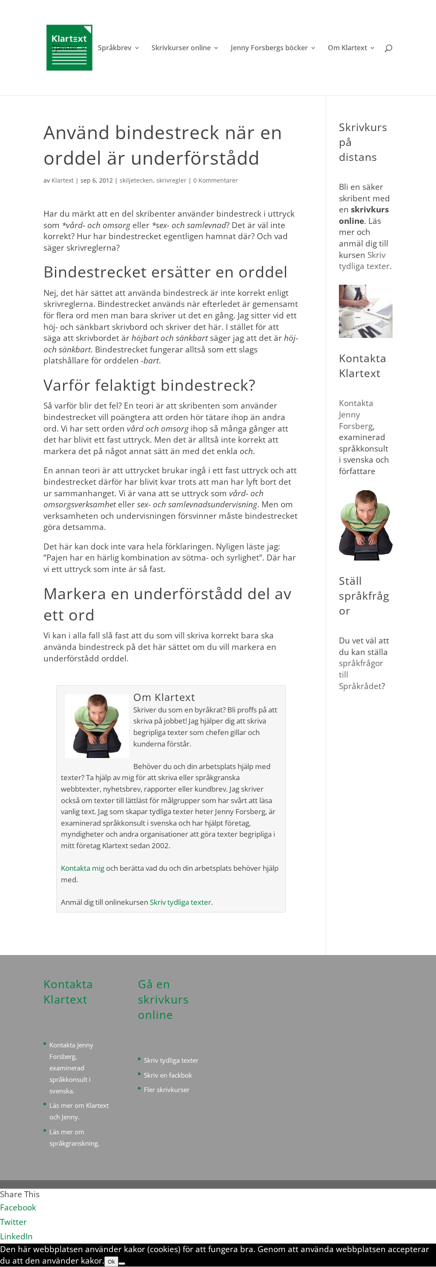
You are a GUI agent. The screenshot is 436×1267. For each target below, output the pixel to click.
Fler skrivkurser (166, 1089)
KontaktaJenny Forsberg (356, 414)
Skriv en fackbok (168, 1075)
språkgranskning (73, 1143)
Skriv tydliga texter (180, 902)
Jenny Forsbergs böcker (269, 48)
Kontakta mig (82, 868)
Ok (111, 1261)
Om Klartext (347, 48)
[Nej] (121, 1263)
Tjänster (65, 48)
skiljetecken (136, 180)
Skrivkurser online (181, 48)
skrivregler (171, 180)
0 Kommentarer (215, 180)
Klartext (63, 180)
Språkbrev (115, 48)
